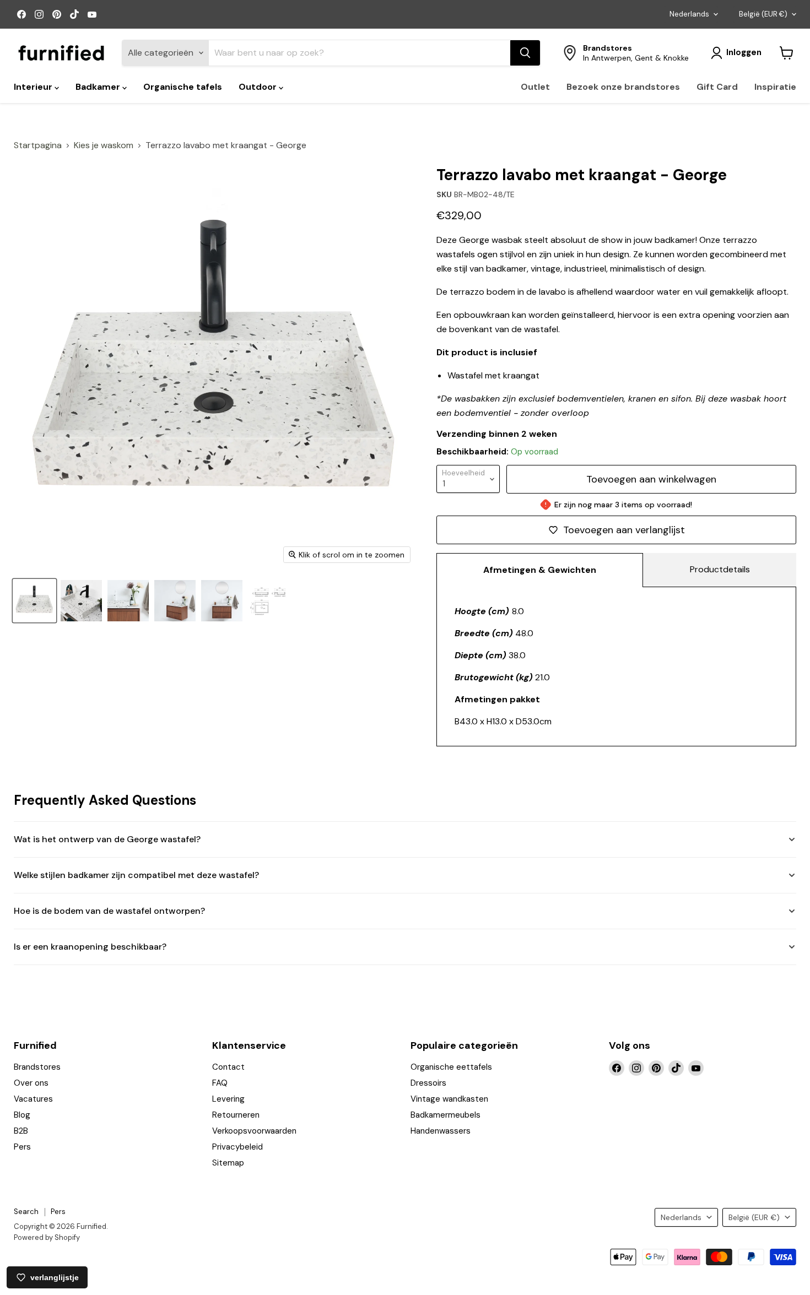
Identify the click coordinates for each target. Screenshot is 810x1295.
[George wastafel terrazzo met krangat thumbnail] (175, 600)
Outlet (535, 87)
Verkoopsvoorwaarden (254, 1130)
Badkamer (98, 87)
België (763, 14)
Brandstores (37, 1066)
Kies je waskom (103, 145)
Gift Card (717, 87)
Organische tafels (182, 87)
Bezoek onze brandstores (623, 87)
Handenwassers (441, 1130)
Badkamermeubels (445, 1114)
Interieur (34, 87)
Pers (22, 1146)
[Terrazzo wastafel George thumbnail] (222, 600)
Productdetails (720, 569)
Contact (228, 1066)
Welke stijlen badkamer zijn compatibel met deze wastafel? (136, 875)
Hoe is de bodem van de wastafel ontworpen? (109, 911)
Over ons (31, 1082)
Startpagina (38, 145)
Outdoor (259, 87)
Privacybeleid (237, 1146)
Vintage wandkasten (449, 1098)
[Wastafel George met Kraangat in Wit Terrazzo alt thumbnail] (81, 600)
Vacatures (33, 1098)
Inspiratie (775, 87)
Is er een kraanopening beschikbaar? (90, 946)
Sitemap (228, 1162)
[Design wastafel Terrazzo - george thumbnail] (128, 600)
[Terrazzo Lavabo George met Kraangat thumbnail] (34, 600)
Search (26, 1211)
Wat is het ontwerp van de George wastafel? (107, 839)
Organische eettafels (451, 1066)
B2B (21, 1130)
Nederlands (689, 14)
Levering (228, 1098)
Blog (22, 1114)
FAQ (220, 1082)
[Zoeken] (525, 53)
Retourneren (236, 1114)
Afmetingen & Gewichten (539, 570)
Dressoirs (428, 1082)
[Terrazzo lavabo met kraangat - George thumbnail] (268, 600)
